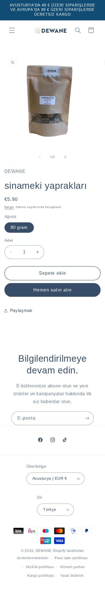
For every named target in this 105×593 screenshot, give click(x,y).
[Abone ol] (87, 418)
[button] (11, 30)
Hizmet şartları (72, 567)
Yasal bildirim (71, 575)
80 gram (19, 227)
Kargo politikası (40, 575)
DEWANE (44, 550)
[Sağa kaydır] (65, 157)
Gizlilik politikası (40, 567)
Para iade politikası (71, 558)
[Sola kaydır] (40, 157)
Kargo (9, 207)
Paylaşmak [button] (21, 310)
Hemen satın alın (52, 290)
